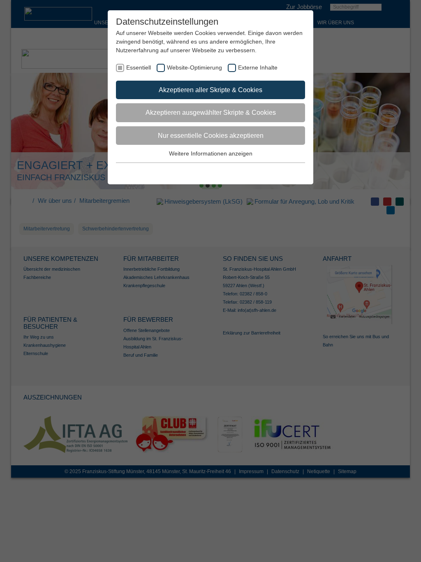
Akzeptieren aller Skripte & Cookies (210, 89)
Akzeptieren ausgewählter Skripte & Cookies (211, 112)
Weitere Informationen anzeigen (210, 153)
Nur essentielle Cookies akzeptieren (211, 135)
